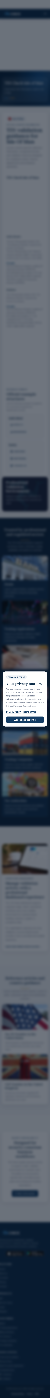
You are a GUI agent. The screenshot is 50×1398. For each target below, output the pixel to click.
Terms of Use (29, 712)
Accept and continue (25, 720)
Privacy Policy (13, 712)
